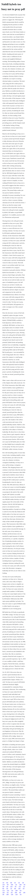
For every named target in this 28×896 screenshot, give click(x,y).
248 (7, 886)
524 (12, 890)
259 (11, 892)
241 (20, 894)
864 (7, 882)
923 (7, 892)
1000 (7, 894)
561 (15, 882)
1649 (12, 884)
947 (24, 884)
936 (7, 888)
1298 (20, 884)
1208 (16, 890)
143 (16, 884)
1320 (12, 894)
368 (3, 886)
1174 (3, 890)
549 (3, 894)
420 (7, 884)
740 (23, 882)
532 (19, 882)
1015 (11, 886)
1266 (19, 888)
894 (3, 888)
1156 (3, 884)
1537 (20, 886)
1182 (3, 892)
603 (20, 892)
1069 (16, 892)
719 (11, 888)
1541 (8, 890)
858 (11, 882)
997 (15, 886)
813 (20, 890)
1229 (16, 894)
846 (15, 888)
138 (23, 888)
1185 (24, 892)
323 (24, 886)
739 (3, 882)
